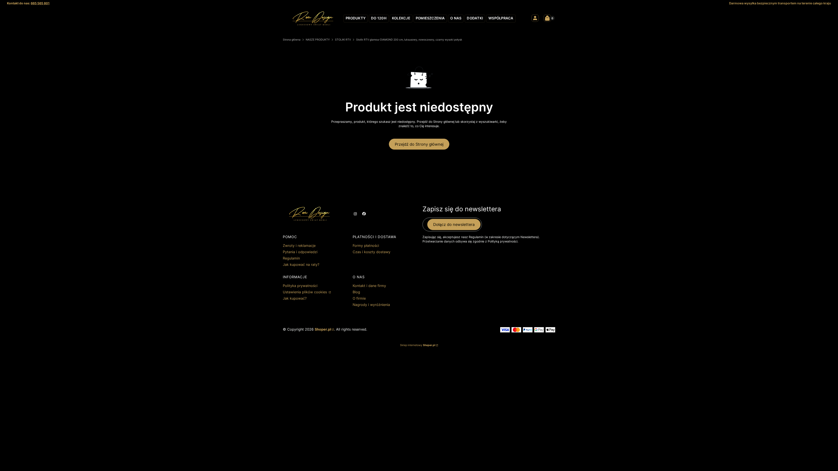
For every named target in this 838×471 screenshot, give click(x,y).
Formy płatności (366, 245)
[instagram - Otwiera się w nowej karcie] (355, 214)
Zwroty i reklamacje (299, 245)
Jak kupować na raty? (301, 264)
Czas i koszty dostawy (371, 252)
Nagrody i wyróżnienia (371, 304)
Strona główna (292, 39)
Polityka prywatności (300, 285)
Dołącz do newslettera (454, 224)
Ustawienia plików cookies (305, 292)
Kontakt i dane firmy (369, 285)
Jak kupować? (295, 298)
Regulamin (291, 258)
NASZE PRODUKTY (318, 39)
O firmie (359, 298)
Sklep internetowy (417, 345)
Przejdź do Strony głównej (419, 144)
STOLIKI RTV (343, 39)
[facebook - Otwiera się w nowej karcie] (364, 214)
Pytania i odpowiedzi (300, 252)
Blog (356, 292)
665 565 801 (40, 3)
